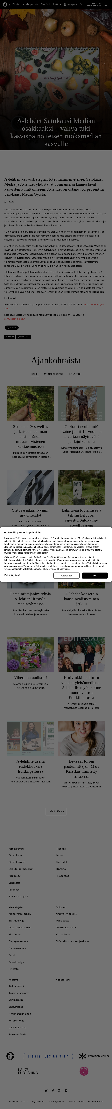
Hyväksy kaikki (95, 575)
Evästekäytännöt (12, 575)
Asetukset (66, 575)
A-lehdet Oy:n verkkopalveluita (55, 568)
